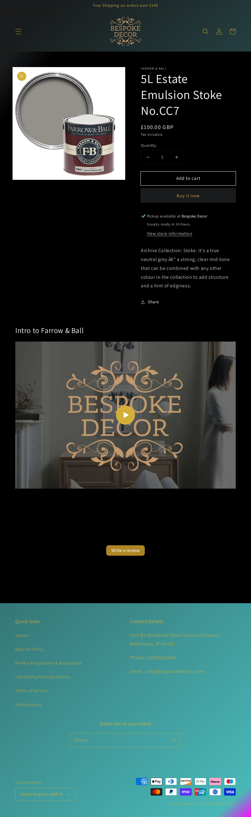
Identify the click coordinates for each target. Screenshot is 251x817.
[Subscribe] (174, 740)
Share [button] (153, 301)
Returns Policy (29, 649)
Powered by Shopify (221, 803)
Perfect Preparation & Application (48, 663)
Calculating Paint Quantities (43, 676)
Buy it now (188, 196)
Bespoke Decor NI (192, 803)
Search (22, 635)
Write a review (125, 550)
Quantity (148, 145)
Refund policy (29, 704)
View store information (169, 233)
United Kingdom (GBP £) (41, 794)
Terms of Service (31, 690)
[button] (18, 31)
